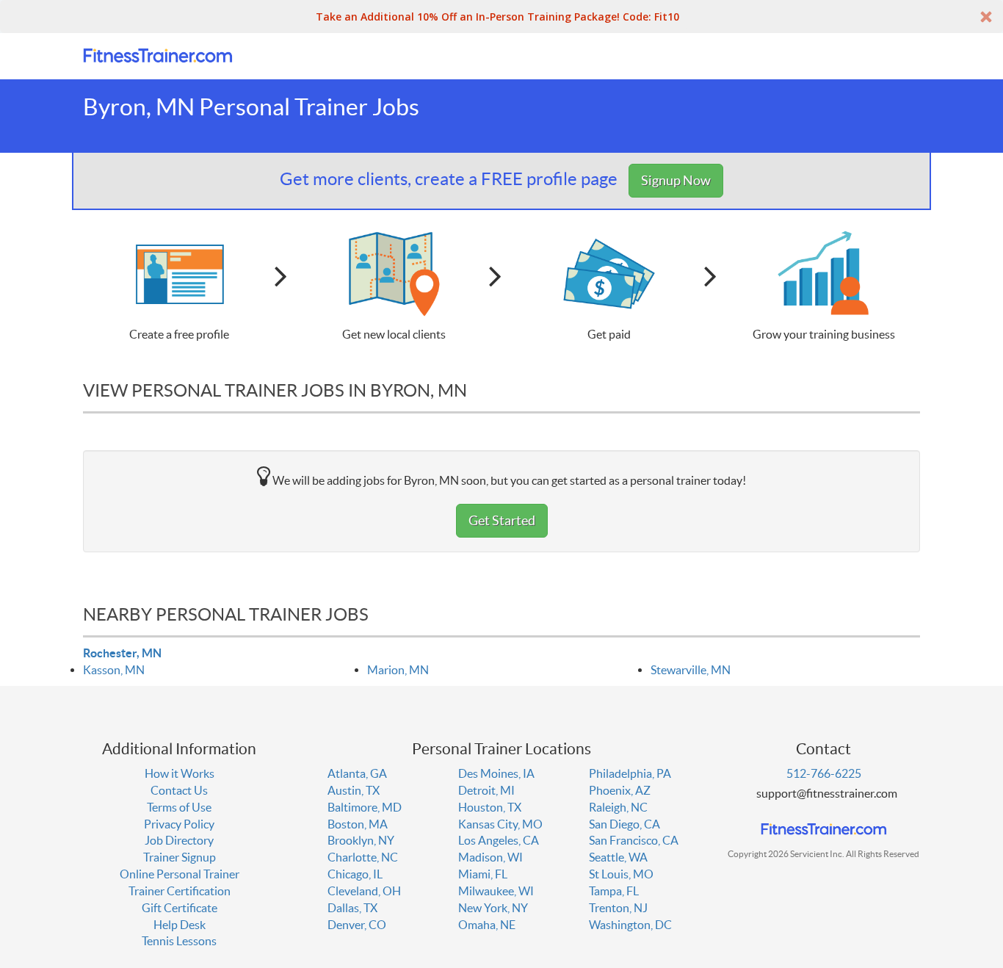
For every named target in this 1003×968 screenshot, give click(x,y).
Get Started (501, 520)
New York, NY (493, 907)
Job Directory (179, 840)
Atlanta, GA (357, 773)
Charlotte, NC (362, 857)
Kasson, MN (114, 669)
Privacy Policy (179, 824)
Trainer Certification (179, 890)
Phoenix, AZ (620, 790)
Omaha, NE (486, 924)
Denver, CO (356, 924)
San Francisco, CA (633, 840)
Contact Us (179, 790)
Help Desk (179, 924)
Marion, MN (398, 669)
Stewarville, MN (691, 669)
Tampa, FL (614, 890)
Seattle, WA (618, 857)
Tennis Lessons (179, 940)
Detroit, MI (486, 790)
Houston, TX (489, 807)
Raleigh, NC (618, 807)
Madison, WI (490, 857)
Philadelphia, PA (630, 773)
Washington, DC (630, 924)
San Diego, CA (624, 824)
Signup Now (676, 180)
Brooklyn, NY (360, 840)
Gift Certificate (179, 907)
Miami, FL (482, 874)
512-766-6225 (823, 773)
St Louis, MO (621, 874)
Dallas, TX (352, 907)
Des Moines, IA (496, 773)
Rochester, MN (122, 653)
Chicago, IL (355, 874)
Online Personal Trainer (179, 874)
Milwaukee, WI (496, 890)
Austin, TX (353, 790)
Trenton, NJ (618, 907)
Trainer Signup (179, 857)
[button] (501, 16)
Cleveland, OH (364, 890)
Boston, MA (357, 824)
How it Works (179, 773)
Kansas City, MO (500, 824)
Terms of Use (179, 807)
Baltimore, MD (364, 807)
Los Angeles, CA (498, 840)
